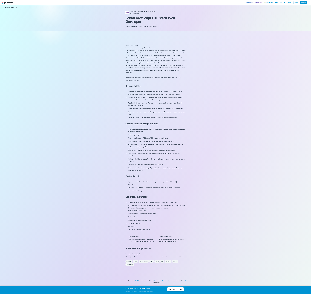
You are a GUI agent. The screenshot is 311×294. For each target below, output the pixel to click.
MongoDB (168, 261)
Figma (151, 261)
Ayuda (289, 2)
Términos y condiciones (175, 280)
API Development (144, 261)
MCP (285, 2)
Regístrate (303, 2)
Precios (276, 2)
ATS (281, 2)
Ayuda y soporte (132, 280)
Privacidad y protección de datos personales (160, 280)
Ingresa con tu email (175, 289)
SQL (162, 261)
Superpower (146, 280)
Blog (183, 280)
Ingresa (296, 2)
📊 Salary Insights (268, 2)
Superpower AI (258, 2)
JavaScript (129, 261)
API (185, 280)
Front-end (175, 261)
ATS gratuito (140, 280)
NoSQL (157, 261)
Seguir (153, 11)
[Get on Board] (7, 3)
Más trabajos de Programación (10, 7)
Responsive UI (130, 264)
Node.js (135, 261)
